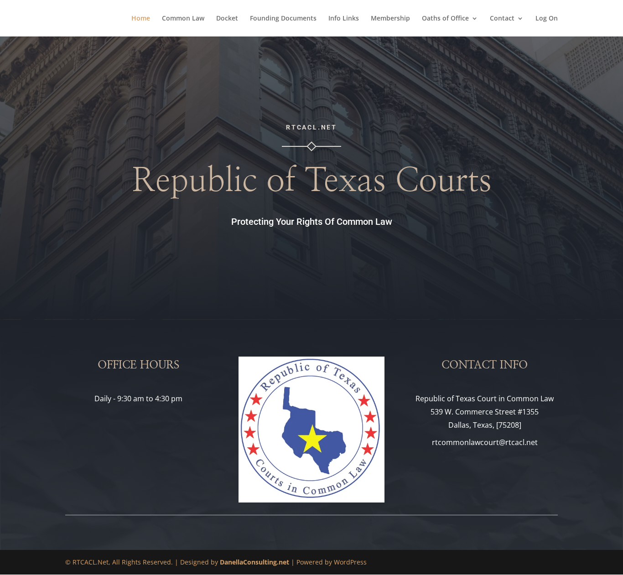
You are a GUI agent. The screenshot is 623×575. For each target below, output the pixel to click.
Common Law (183, 18)
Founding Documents (283, 18)
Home (140, 18)
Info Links (343, 18)
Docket (227, 18)
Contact (502, 18)
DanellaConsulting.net (254, 562)
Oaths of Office (445, 18)
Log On (546, 18)
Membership (390, 18)
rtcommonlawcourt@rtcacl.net (485, 442)
